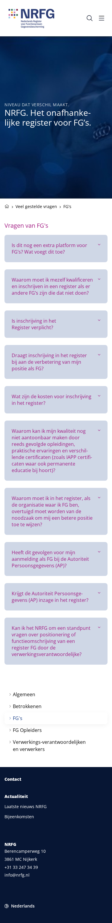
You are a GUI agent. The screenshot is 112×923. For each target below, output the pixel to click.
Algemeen (24, 694)
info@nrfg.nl (17, 875)
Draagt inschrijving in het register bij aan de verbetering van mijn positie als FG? (49, 362)
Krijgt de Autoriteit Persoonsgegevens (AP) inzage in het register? (50, 596)
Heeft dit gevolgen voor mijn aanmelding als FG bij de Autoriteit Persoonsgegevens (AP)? (50, 559)
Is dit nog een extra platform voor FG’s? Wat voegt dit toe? (49, 248)
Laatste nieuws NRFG (25, 806)
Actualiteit (16, 796)
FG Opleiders (27, 730)
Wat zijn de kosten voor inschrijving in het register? (51, 399)
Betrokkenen (27, 706)
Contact (12, 779)
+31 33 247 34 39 (21, 867)
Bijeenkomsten (19, 816)
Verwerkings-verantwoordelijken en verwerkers (49, 745)
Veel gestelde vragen (36, 206)
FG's (17, 718)
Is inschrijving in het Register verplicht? (34, 324)
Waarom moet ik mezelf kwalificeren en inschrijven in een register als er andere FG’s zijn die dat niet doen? (52, 286)
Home (6, 205)
